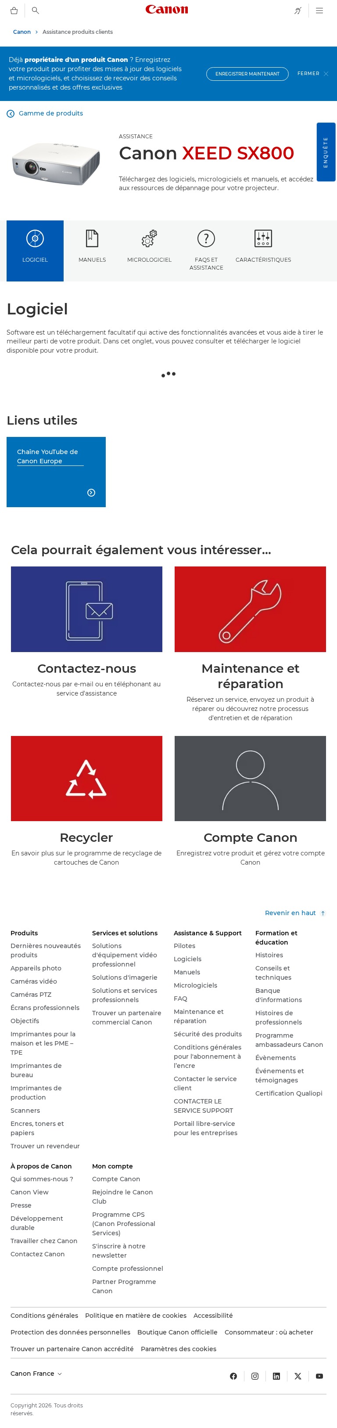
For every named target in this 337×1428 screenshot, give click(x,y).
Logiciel (35, 259)
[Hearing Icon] (298, 11)
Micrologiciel (149, 259)
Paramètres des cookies (178, 1349)
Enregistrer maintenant (247, 74)
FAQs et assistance (206, 263)
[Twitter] (297, 1376)
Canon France (33, 1374)
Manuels (92, 259)
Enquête (326, 152)
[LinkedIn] (276, 1376)
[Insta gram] (254, 1376)
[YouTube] (319, 1376)
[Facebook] (233, 1376)
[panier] (14, 11)
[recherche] (36, 11)
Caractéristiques (263, 259)
